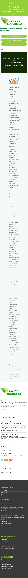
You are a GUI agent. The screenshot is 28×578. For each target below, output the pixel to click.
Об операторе (4, 490)
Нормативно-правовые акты (7, 566)
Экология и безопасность (7, 544)
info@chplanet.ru (15, 9)
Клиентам (3, 510)
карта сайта (3, 409)
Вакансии (3, 497)
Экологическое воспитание (7, 546)
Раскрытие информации (6, 494)
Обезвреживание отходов (7, 528)
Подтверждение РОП (6, 564)
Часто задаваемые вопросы (7, 548)
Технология (4, 541)
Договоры (3, 571)
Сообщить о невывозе (14, 44)
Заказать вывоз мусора (14, 40)
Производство (4, 539)
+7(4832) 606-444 (7, 450)
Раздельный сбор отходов (7, 525)
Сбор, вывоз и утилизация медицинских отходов (12, 515)
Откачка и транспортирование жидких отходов (12, 513)
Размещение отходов (6, 523)
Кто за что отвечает (13, 36)
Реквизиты (3, 559)
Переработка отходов (6, 521)
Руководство (4, 492)
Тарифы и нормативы (6, 568)
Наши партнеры (5, 499)
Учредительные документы (7, 562)
